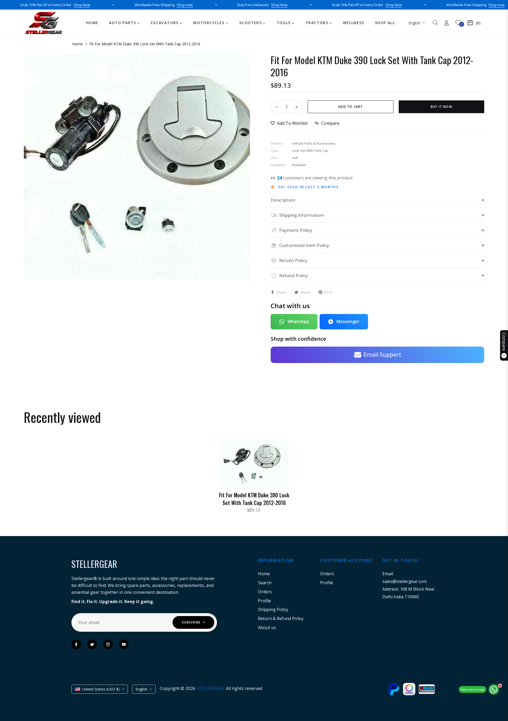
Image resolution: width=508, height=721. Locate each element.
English (414, 22)
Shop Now (63, 4)
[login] (446, 23)
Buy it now (441, 106)
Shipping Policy (273, 609)
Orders (265, 592)
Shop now (166, 4)
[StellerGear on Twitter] (92, 644)
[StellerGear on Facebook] (76, 644)
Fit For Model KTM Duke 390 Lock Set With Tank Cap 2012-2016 (254, 499)
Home (264, 574)
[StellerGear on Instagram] (108, 644)
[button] (435, 22)
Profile (264, 601)
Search (264, 583)
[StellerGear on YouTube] (124, 644)
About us (267, 627)
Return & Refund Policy (280, 618)
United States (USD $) (101, 689)
